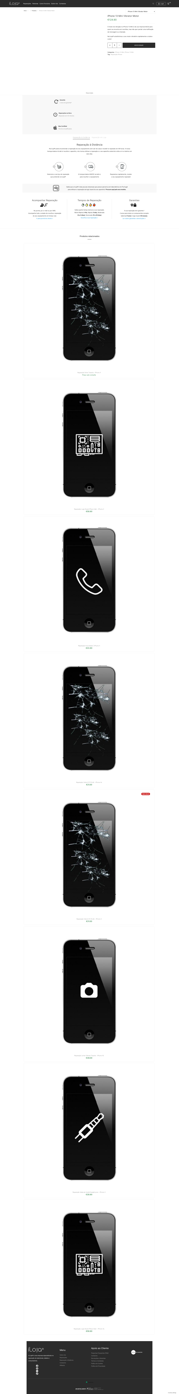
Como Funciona (45, 3)
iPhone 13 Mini (119, 52)
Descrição (89, 93)
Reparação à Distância (81, 137)
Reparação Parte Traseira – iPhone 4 (89, 372)
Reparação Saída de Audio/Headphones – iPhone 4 (89, 1192)
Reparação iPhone (116, 54)
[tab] (89, 93)
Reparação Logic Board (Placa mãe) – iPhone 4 (89, 509)
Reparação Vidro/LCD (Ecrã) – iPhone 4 (89, 919)
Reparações (27, 3)
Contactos (62, 3)
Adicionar (138, 45)
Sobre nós (54, 3)
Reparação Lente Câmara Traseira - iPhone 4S (89, 1055)
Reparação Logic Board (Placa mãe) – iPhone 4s (89, 1329)
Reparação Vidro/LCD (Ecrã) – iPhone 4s (89, 782)
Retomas (35, 3)
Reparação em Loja (99, 137)
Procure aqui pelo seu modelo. (116, 189)
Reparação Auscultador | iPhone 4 (89, 646)
